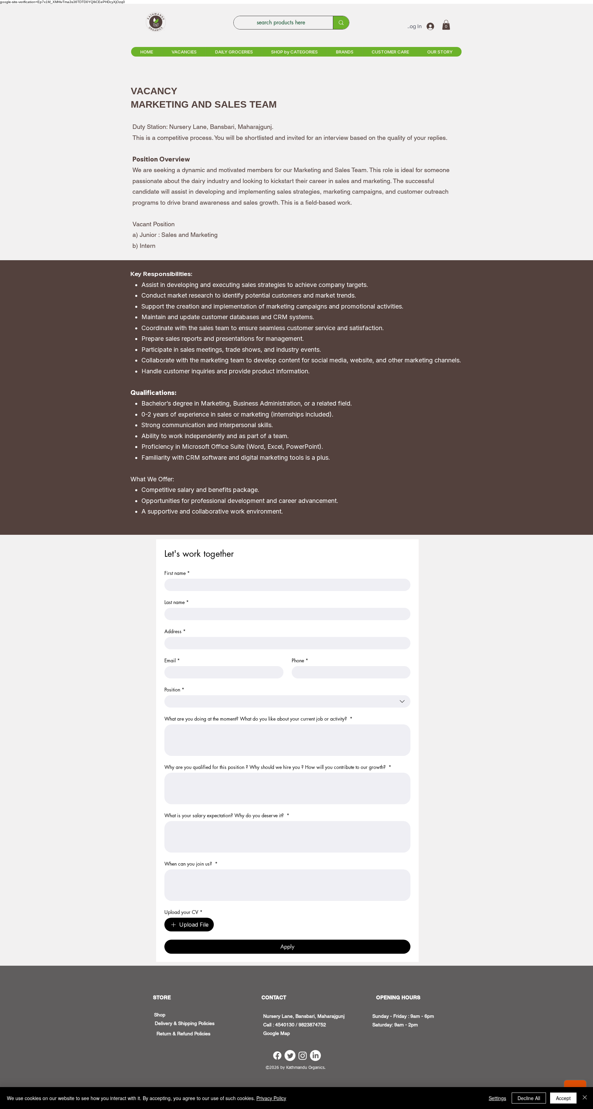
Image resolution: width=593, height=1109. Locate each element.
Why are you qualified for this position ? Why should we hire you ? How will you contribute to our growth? (277, 767)
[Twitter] (289, 1055)
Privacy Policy (271, 1098)
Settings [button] (497, 1098)
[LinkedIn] (315, 1055)
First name (177, 573)
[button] (446, 25)
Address (175, 631)
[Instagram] (302, 1055)
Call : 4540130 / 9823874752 (294, 1024)
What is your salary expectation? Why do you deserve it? (226, 815)
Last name (176, 602)
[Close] (585, 1098)
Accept (563, 1098)
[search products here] (341, 22)
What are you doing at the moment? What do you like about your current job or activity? (258, 719)
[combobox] (287, 701)
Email (172, 660)
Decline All (529, 1098)
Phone (300, 660)
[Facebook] (277, 1055)
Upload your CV (183, 912)
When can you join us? (191, 864)
